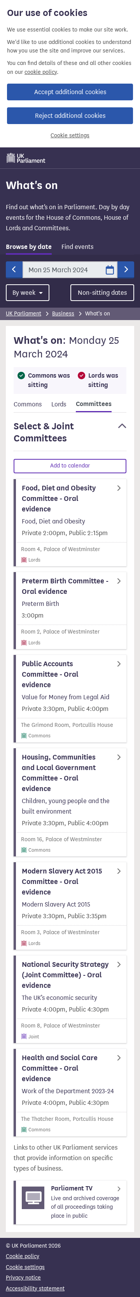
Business (63, 313)
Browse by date (29, 247)
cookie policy (40, 72)
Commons (28, 404)
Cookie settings (70, 135)
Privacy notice (23, 1277)
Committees (94, 404)
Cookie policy (22, 1256)
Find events (77, 246)
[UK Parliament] (26, 157)
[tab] (29, 248)
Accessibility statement (35, 1288)
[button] (70, 436)
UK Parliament (23, 313)
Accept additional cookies (70, 92)
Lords (58, 404)
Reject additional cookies (70, 115)
